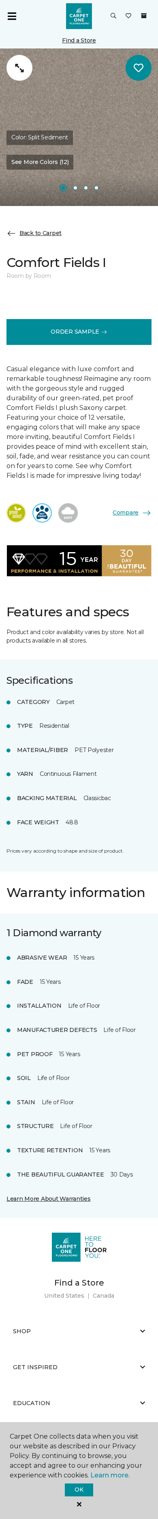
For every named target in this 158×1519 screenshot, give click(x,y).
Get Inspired (35, 1367)
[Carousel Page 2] (75, 188)
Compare (126, 512)
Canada (103, 1295)
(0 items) (144, 16)
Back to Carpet (40, 233)
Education (31, 1403)
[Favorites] (128, 16)
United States (64, 1295)
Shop (22, 1331)
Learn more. (110, 1475)
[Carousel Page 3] (86, 188)
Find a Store (79, 40)
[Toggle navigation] (11, 16)
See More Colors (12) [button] (39, 162)
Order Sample (75, 331)
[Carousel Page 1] (63, 187)
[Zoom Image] (19, 68)
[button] (113, 16)
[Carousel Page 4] (96, 188)
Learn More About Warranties (48, 1198)
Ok (79, 1489)
